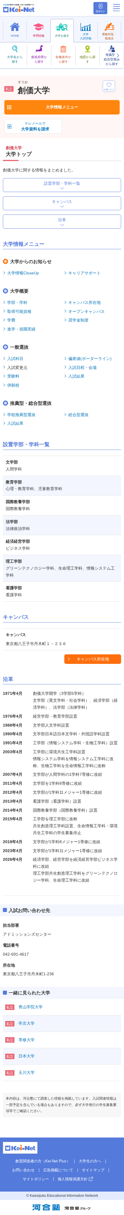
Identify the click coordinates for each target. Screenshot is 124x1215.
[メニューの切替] (116, 8)
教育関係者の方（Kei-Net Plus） (42, 1161)
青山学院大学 (30, 1007)
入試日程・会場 (82, 367)
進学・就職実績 (21, 329)
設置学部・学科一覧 (62, 183)
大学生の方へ (90, 1161)
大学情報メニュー (62, 107)
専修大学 (26, 1039)
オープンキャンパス (86, 311)
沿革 (62, 219)
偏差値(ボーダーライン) (90, 358)
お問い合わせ (23, 1170)
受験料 (13, 376)
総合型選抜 (78, 414)
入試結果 (76, 376)
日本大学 (26, 1056)
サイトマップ (93, 1170)
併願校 (13, 385)
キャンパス (62, 201)
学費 (11, 320)
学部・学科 (17, 302)
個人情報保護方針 (73, 1179)
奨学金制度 (78, 320)
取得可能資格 (19, 311)
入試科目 (15, 358)
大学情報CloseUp (23, 273)
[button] (117, 55)
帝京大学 (26, 1023)
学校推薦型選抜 (21, 414)
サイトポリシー (36, 1179)
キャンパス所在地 (84, 302)
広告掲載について (58, 1170)
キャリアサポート (84, 273)
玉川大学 (26, 1072)
